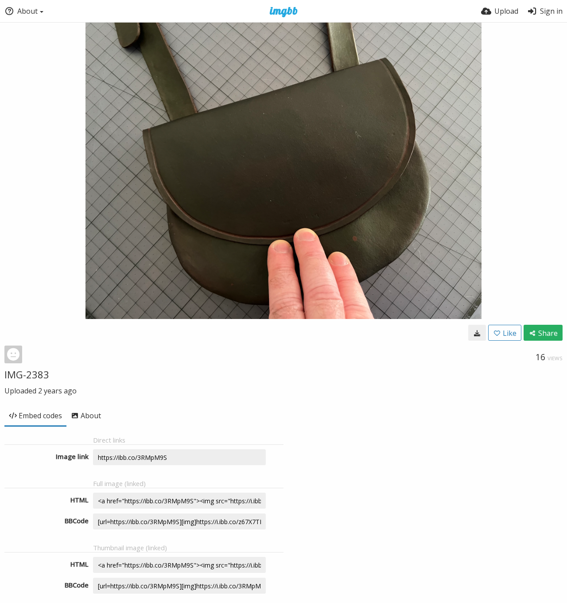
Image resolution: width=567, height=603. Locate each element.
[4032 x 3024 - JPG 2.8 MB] (477, 333)
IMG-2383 (26, 374)
